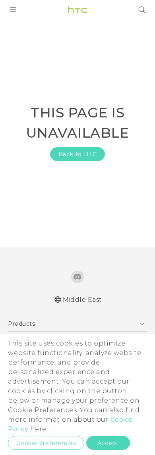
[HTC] (77, 9)
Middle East (82, 299)
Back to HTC (77, 154)
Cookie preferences (46, 443)
